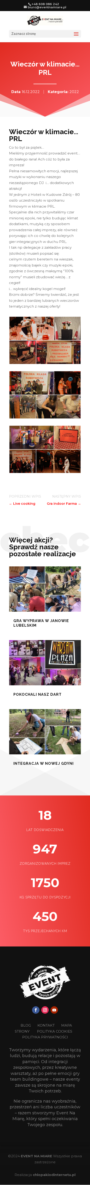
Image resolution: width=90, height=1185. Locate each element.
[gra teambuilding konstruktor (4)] (45, 363)
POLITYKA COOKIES (54, 1031)
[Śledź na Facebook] (35, 1010)
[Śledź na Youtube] (54, 1010)
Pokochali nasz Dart (37, 694)
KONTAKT (46, 1025)
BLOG (26, 1025)
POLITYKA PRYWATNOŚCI (45, 1037)
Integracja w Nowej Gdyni (43, 763)
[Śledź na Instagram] (45, 1010)
